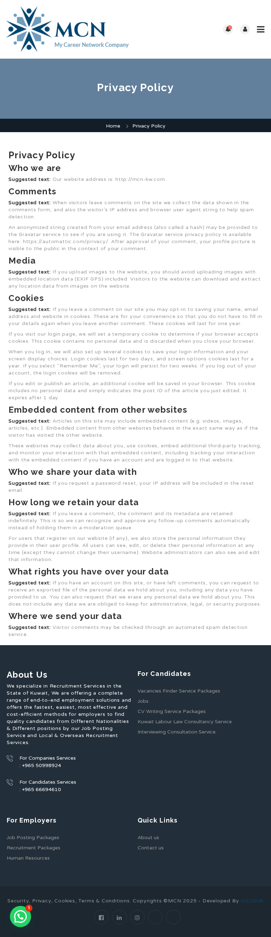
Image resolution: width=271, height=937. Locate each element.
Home (113, 126)
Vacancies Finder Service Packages (179, 691)
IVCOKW (252, 901)
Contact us (151, 848)
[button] (20, 916)
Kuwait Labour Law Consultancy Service (185, 722)
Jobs (143, 701)
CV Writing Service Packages (172, 711)
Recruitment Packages (33, 848)
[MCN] (70, 29)
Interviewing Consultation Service (177, 732)
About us (148, 838)
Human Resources (28, 858)
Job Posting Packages (33, 838)
